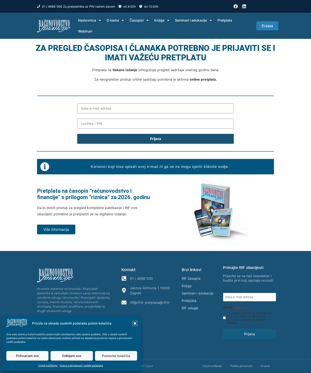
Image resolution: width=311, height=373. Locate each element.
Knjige (159, 20)
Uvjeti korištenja (48, 365)
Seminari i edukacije (191, 20)
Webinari (85, 31)
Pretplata (224, 20)
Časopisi (136, 20)
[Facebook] (235, 6)
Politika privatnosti (241, 366)
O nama (113, 20)
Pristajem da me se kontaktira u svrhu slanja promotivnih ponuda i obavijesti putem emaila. (249, 318)
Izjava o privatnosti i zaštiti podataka (81, 365)
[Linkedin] (244, 6)
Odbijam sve (71, 356)
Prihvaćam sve (27, 356)
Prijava (249, 334)
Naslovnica (87, 20)
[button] (135, 323)
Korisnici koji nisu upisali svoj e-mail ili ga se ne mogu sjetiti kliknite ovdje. (160, 167)
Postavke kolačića (116, 356)
